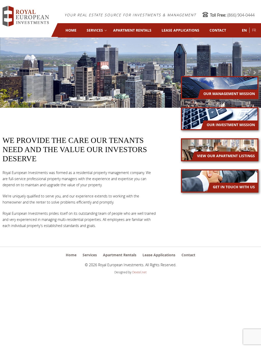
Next (254, 73)
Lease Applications (180, 30)
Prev (7, 73)
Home (71, 30)
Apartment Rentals (132, 30)
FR (254, 30)
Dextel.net (139, 272)
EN (244, 30)
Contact (218, 30)
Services (95, 30)
